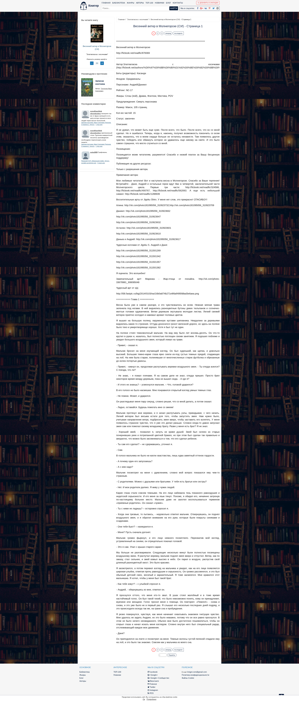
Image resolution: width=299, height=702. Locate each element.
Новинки (159, 3)
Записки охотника (100, 82)
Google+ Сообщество (159, 678)
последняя (178, 33)
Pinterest (153, 684)
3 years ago (101, 163)
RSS (151, 693)
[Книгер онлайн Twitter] (213, 8)
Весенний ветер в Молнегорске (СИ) (97, 47)
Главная (106, 3)
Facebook (153, 672)
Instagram (153, 690)
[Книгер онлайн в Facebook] (197, 8)
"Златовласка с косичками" (97, 54)
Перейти (172, 655)
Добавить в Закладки (209, 3)
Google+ (154, 675)
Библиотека (118, 3)
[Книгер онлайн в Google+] (201, 8)
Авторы (140, 3)
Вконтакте (154, 681)
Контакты (178, 3)
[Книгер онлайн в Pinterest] (209, 8)
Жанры (130, 3)
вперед (168, 33)
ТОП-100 (149, 3)
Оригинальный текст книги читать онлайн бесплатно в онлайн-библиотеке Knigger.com (163, 645)
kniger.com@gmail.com (197, 672)
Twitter (152, 687)
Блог (168, 3)
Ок (144, 699)
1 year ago (99, 124)
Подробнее (151, 699)
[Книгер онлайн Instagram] (217, 8)
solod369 (94, 152)
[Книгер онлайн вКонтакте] (205, 8)
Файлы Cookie (188, 678)
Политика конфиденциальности (195, 675)
